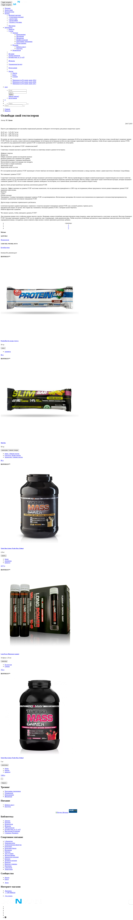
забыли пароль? (14, 96)
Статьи (11, 31)
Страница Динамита (11, 833)
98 (2, 355)
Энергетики (9, 869)
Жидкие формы (10, 855)
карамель (8, 351)
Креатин (7, 859)
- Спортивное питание (16, 17)
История (11, 54)
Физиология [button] (5, 240)
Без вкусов (8, 665)
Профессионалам (22, 40)
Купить (7, 13)
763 (2, 670)
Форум (11, 71)
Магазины (12, 26)
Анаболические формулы (13, 845)
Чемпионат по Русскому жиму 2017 (24, 83)
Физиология (16, 50)
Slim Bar (3, 443)
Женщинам (20, 38)
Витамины (8, 850)
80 (2, 460)
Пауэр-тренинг (21, 43)
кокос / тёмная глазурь (12, 453)
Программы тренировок (24, 41)
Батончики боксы (10, 848)
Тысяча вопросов (14, 55)
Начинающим (21, 34)
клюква (7, 666)
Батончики (8, 846)
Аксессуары (9, 10)
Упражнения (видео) (15, 64)
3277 (3, 566)
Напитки (8, 862)
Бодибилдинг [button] (5, 247)
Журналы (12, 61)
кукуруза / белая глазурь (13, 455)
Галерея (15, 76)
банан (7, 559)
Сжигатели (8, 867)
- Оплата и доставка (15, 22)
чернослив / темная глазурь (14, 457)
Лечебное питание (11, 860)
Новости (11, 29)
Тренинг (15, 33)
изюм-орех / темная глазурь (10, 450)
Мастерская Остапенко (12, 831)
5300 (3, 775)
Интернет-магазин (15, 15)
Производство (9, 12)
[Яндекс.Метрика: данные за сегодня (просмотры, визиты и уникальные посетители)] (62, 812)
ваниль (4, 555)
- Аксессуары (13, 19)
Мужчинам (20, 36)
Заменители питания (11, 857)
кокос (3, 348)
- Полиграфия (13, 20)
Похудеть (19, 48)
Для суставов (9, 853)
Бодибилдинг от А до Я (16, 57)
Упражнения (9, 793)
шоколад (7, 562)
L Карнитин (9, 841)
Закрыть (4, 783)
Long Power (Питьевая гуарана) (10, 654)
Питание (8, 8)
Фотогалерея (13, 68)
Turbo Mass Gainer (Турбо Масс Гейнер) (12, 548)
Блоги (14, 75)
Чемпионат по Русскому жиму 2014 (24, 80)
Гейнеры (7, 852)
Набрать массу (21, 47)
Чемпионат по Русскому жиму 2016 (24, 82)
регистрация (13, 98)
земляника (8, 561)
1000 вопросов (9, 828)
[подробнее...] (40, 337)
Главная (7, 109)
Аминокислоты (10, 843)
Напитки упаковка (11, 864)
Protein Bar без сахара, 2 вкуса (9, 341)
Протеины (8, 866)
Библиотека (8, 27)
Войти (11, 94)
